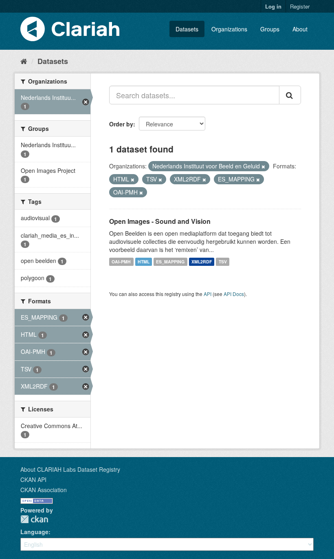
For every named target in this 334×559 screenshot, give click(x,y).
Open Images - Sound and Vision (160, 221)
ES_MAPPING (170, 262)
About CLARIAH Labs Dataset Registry (70, 469)
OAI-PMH (121, 262)
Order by (121, 124)
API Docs (234, 293)
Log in (273, 6)
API (207, 293)
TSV (223, 262)
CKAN (34, 519)
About (300, 29)
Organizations (229, 29)
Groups (269, 29)
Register (300, 6)
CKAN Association (43, 490)
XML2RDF (201, 262)
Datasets (187, 29)
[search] (290, 95)
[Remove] (263, 166)
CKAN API (33, 479)
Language (34, 532)
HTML (143, 262)
